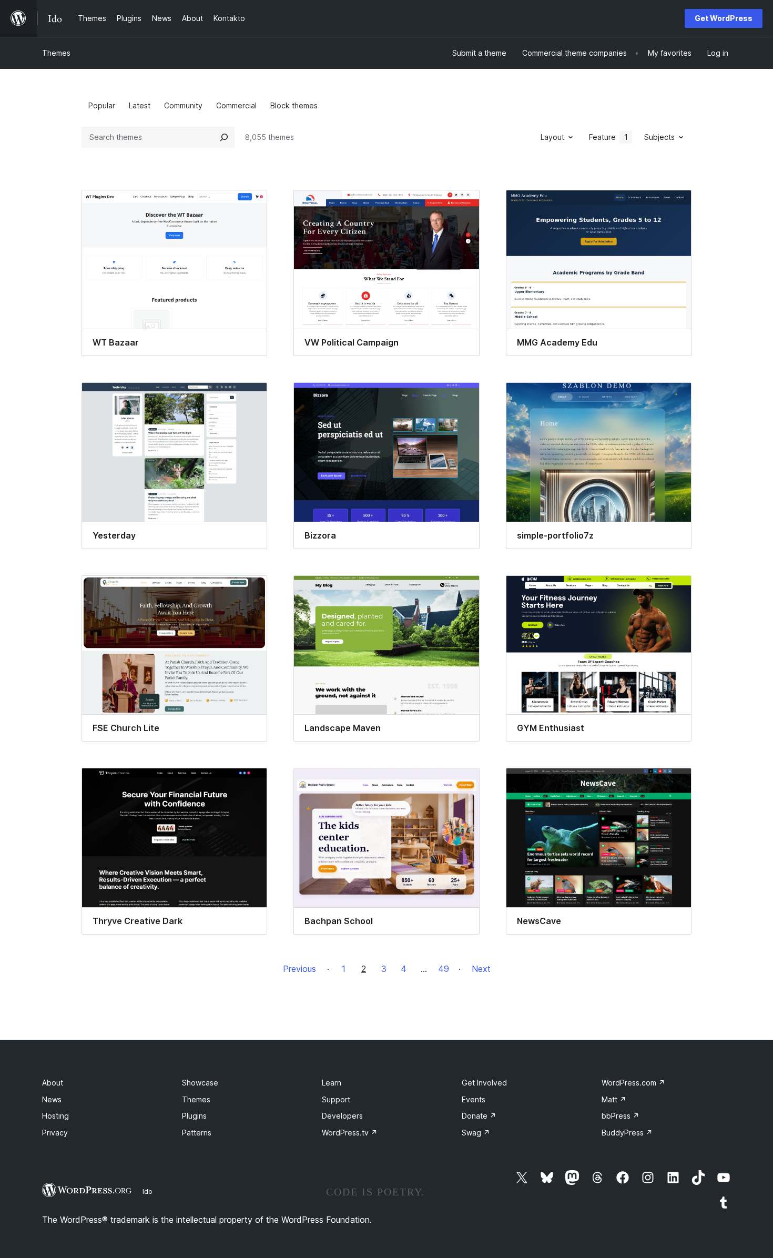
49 (443, 968)
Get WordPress (723, 18)
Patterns (196, 1132)
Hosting (55, 1115)
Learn (331, 1082)
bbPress (620, 1115)
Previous (299, 968)
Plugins (194, 1115)
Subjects (659, 137)
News (52, 1099)
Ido (147, 1191)
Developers (342, 1115)
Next (481, 968)
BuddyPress (627, 1132)
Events (473, 1099)
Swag (476, 1132)
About (52, 1082)
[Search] (224, 137)
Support (336, 1099)
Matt (614, 1099)
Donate (479, 1115)
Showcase (200, 1082)
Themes (56, 52)
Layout (552, 137)
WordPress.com (633, 1082)
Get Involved (484, 1082)
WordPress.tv (350, 1132)
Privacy (55, 1132)
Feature (608, 137)
